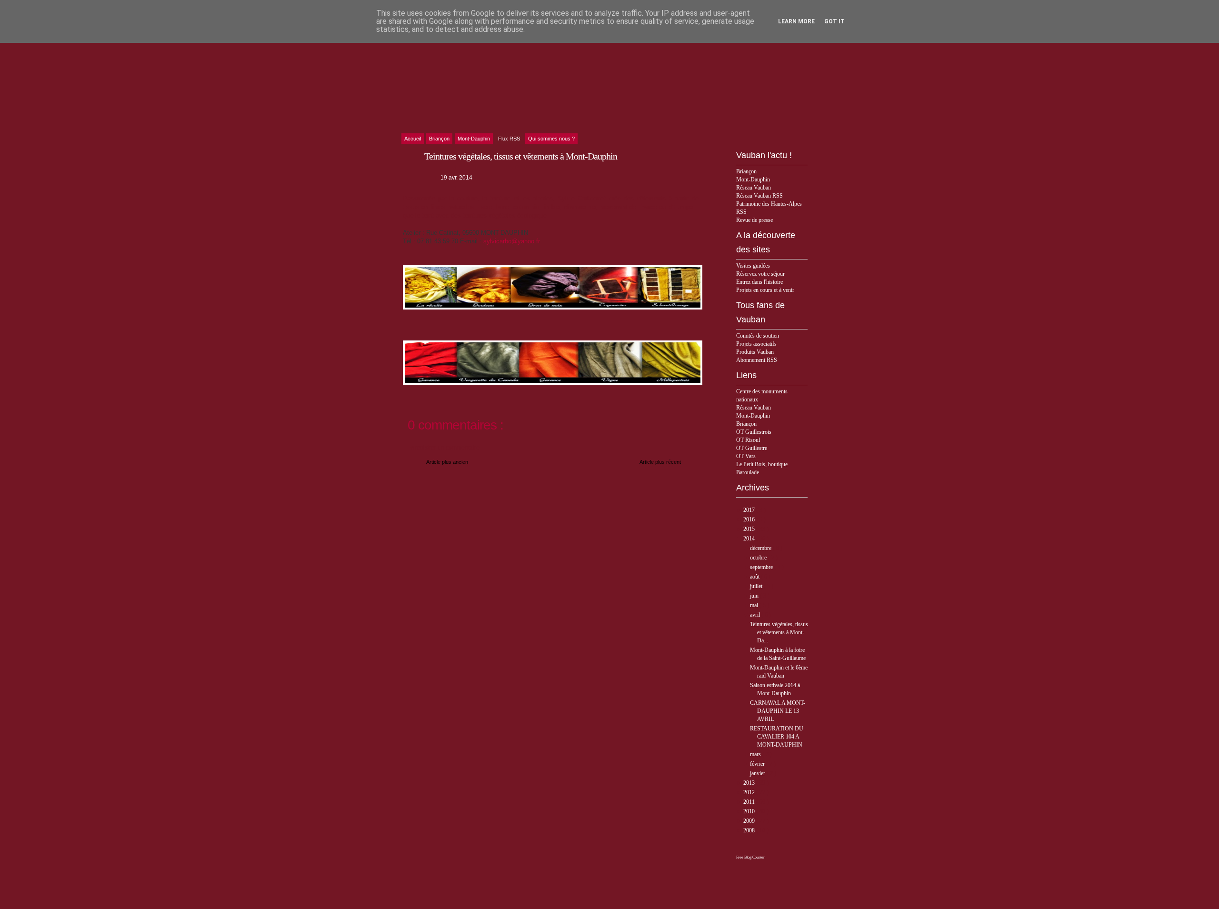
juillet (757, 586)
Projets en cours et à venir (765, 290)
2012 (749, 792)
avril (755, 614)
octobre (759, 557)
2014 (749, 538)
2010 (749, 811)
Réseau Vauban (753, 187)
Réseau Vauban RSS (759, 195)
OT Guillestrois (753, 432)
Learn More (796, 21)
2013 (749, 782)
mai (754, 605)
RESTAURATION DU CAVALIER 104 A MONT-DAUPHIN (776, 736)
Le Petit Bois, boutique (762, 464)
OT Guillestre (751, 448)
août (755, 576)
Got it (834, 21)
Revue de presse (754, 220)
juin (755, 595)
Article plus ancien (447, 462)
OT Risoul (748, 440)
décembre (761, 548)
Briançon (746, 171)
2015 (749, 529)
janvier (758, 773)
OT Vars (746, 456)
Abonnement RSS (756, 360)
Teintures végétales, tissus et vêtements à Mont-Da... (779, 632)
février (758, 763)
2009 (749, 821)
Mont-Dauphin (753, 179)
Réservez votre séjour (760, 273)
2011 (749, 802)
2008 (749, 830)
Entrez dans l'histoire (759, 282)
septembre (762, 567)
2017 (749, 510)
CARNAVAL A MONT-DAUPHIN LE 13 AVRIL (777, 710)
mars (756, 754)
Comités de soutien (757, 335)
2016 (749, 519)
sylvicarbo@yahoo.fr (511, 241)
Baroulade (747, 472)
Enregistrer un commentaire (444, 447)
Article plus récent (660, 462)
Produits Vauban (755, 352)
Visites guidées (753, 265)
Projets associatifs (756, 343)
